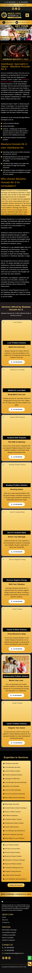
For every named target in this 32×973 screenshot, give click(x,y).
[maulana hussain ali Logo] (10, 902)
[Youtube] (19, 9)
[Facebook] (13, 9)
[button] (27, 15)
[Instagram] (16, 9)
